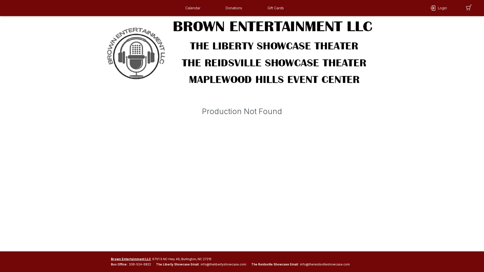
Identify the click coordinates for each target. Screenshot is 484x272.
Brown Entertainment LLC (131, 259)
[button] (194, 8)
